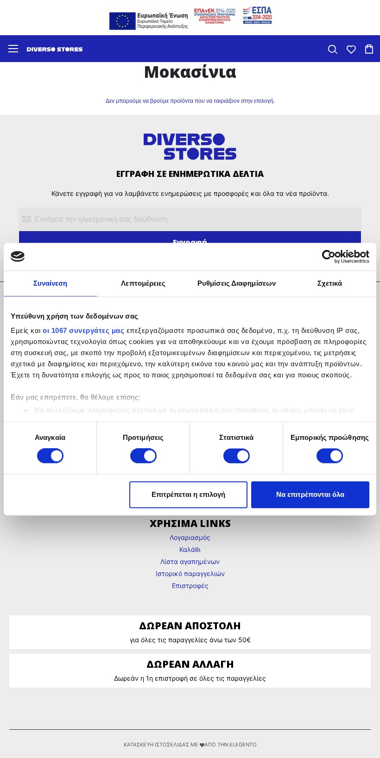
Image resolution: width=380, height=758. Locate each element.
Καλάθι (190, 549)
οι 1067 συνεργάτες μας (83, 330)
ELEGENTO (243, 744)
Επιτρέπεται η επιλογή (188, 494)
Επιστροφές (190, 585)
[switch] (143, 457)
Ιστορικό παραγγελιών (190, 573)
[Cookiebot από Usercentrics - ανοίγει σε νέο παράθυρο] (328, 256)
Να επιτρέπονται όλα (310, 494)
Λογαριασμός (190, 537)
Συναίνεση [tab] (50, 283)
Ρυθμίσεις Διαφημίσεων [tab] (236, 283)
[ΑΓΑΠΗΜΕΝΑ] (351, 48)
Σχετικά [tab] (329, 283)
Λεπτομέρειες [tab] (143, 283)
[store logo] (54, 49)
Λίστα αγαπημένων (190, 561)
